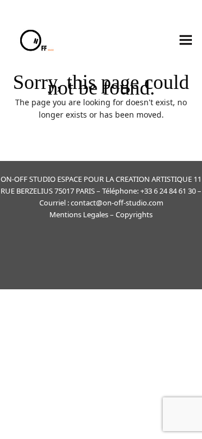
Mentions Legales (78, 214)
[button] (186, 39)
